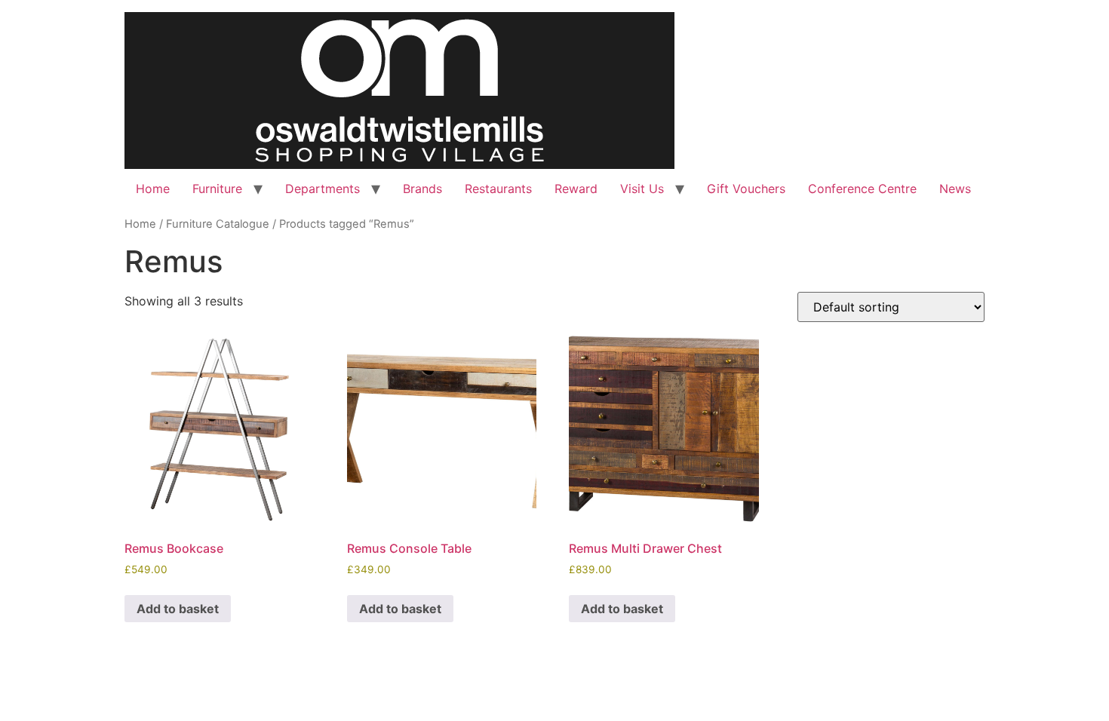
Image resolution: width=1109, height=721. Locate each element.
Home (153, 188)
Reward (576, 188)
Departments (322, 188)
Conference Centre (862, 188)
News (955, 188)
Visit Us (642, 188)
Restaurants (498, 188)
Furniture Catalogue (217, 224)
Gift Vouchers (746, 188)
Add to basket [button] (178, 608)
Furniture (217, 188)
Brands (422, 188)
